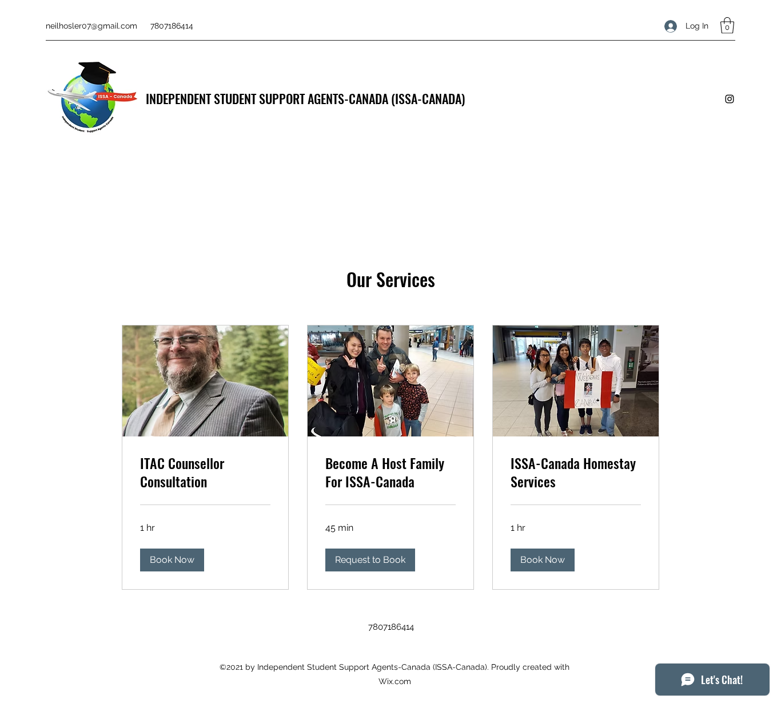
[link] (205, 472)
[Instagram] (729, 99)
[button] (727, 25)
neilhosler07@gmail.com (91, 25)
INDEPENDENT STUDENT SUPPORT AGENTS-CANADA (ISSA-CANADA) (305, 98)
